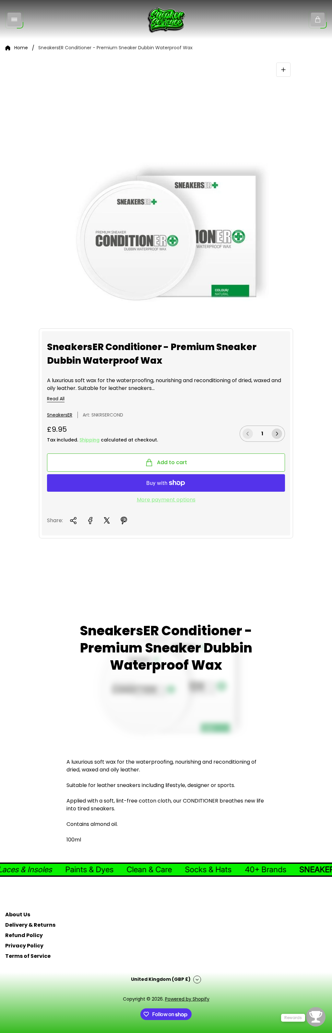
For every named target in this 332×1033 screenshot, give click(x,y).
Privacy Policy (24, 945)
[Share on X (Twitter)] (107, 520)
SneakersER (59, 415)
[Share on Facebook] (90, 520)
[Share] (73, 520)
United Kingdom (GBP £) (161, 979)
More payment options (166, 500)
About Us (17, 914)
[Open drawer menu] (14, 19)
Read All (56, 399)
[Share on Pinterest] (123, 520)
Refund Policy (24, 935)
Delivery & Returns (30, 925)
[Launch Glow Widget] (316, 1017)
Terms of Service (28, 956)
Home (21, 48)
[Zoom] (283, 70)
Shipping (89, 440)
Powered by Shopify (187, 999)
